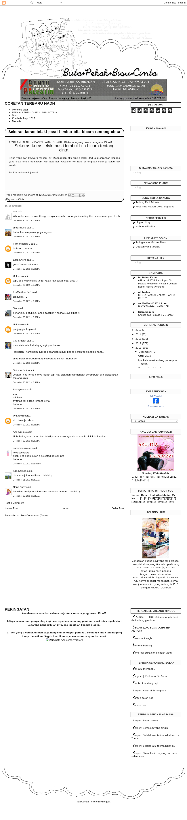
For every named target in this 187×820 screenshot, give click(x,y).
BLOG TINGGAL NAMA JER (153, 306)
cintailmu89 (19, 227)
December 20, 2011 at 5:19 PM (26, 253)
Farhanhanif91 (21, 243)
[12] (175, 476)
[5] (147, 476)
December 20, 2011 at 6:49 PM (26, 382)
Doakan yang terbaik (148, 246)
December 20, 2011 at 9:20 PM (26, 425)
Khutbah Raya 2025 (23, 118)
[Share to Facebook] (80, 195)
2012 (139, 343)
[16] (147, 480)
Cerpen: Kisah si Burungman (149, 690)
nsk (15, 211)
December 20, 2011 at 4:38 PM (26, 220)
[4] (143, 476)
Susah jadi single (142, 638)
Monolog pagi (20, 109)
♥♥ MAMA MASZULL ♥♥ (152, 303)
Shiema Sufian (21, 370)
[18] (171, 501)
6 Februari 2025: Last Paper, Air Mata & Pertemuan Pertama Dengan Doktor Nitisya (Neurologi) (157, 283)
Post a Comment (14, 502)
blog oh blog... (144, 222)
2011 (139, 347)
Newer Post (11, 508)
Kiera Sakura (146, 311)
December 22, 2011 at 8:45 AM (26, 496)
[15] (142, 480)
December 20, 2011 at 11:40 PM (27, 464)
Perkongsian (140, 705)
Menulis (16, 121)
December (145, 351)
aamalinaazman (22, 447)
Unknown (18, 276)
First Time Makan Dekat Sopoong (155, 206)
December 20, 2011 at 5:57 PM (26, 317)
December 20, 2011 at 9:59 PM (26, 441)
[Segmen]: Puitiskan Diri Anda (150, 676)
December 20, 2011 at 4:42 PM (26, 236)
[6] (151, 476)
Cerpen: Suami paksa (145, 720)
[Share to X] (76, 195)
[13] (133, 480)
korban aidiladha (145, 226)
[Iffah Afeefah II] (156, 402)
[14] (138, 480)
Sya (15, 308)
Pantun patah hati (143, 697)
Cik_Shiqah (19, 340)
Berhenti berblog (142, 645)
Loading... (137, 172)
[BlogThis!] (73, 195)
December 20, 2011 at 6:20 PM (26, 333)
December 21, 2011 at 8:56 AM (26, 480)
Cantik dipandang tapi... (146, 683)
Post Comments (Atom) (34, 515)
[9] (162, 476)
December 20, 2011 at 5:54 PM (26, 285)
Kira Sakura (19, 470)
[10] (166, 476)
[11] (171, 476)
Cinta (21, 199)
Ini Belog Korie (147, 277)
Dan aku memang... (144, 668)
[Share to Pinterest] (83, 195)
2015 (139, 329)
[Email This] (69, 195)
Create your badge (156, 406)
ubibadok (144, 292)
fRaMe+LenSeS (22, 292)
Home (65, 508)
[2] (136, 476)
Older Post (118, 508)
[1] (132, 476)
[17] (165, 501)
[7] (154, 476)
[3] (140, 476)
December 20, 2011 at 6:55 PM (26, 408)
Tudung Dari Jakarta (147, 202)
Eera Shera (19, 259)
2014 (139, 334)
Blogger (106, 801)
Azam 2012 (144, 355)
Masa (15, 115)
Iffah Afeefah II (156, 396)
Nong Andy (19, 486)
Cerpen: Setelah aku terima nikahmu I (155, 745)
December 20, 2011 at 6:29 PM (26, 363)
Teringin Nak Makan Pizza (151, 242)
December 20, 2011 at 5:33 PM (26, 269)
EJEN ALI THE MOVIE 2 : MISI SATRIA (34, 112)
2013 (139, 338)
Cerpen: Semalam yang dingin (150, 727)
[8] (158, 476)
